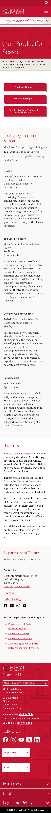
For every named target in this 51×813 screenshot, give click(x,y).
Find (7, 793)
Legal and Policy (18, 802)
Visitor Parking (12, 599)
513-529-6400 (24, 723)
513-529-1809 (26, 714)
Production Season (12, 67)
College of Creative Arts (28, 61)
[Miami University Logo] (13, 11)
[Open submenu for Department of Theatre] (47, 20)
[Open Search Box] (46, 3)
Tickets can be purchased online (22, 453)
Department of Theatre (22, 20)
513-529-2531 (31, 718)
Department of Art (18, 633)
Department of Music (20, 638)
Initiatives (12, 784)
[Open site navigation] (46, 11)
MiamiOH (7, 61)
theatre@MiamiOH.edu (17, 586)
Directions (10, 592)
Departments (9, 64)
